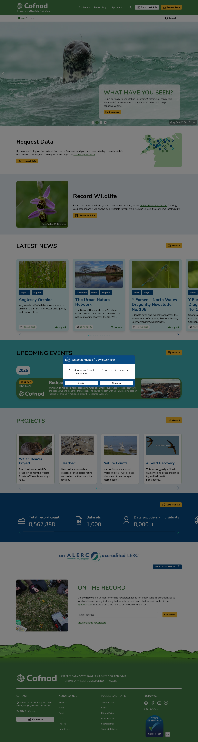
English (81, 383)
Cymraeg (116, 383)
